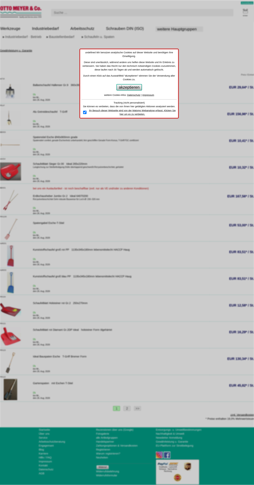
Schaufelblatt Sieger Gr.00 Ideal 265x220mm (60, 163)
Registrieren (103, 449)
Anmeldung (247, 3)
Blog (41, 449)
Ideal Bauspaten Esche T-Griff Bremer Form (60, 356)
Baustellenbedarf (61, 37)
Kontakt (43, 465)
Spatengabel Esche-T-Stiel (50, 222)
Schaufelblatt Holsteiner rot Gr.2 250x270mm (60, 303)
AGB (41, 473)
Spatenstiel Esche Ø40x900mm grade (57, 137)
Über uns (44, 433)
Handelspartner (105, 441)
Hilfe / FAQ (45, 457)
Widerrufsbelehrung (107, 471)
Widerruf (102, 467)
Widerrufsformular (106, 475)
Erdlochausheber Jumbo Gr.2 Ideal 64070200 (60, 196)
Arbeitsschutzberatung (52, 441)
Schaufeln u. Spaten (99, 37)
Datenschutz (46, 469)
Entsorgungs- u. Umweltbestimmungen (178, 429)
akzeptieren (129, 87)
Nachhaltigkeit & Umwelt (170, 433)
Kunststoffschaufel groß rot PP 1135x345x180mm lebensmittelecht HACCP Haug (81, 249)
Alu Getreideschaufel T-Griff (50, 111)
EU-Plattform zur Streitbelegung (174, 445)
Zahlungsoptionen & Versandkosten (117, 445)
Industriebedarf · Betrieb (23, 37)
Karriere (43, 453)
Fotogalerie (102, 433)
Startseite (44, 429)
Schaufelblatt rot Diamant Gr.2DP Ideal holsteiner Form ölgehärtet (72, 329)
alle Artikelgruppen (107, 437)
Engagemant (46, 445)
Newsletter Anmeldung (169, 437)
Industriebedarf (45, 28)
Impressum (45, 461)
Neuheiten (102, 457)
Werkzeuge (10, 28)
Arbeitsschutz (82, 28)
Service (43, 437)
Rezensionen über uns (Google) (114, 429)
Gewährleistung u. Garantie (172, 441)
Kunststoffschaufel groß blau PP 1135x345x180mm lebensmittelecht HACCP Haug (82, 276)
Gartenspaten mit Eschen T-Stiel (53, 383)
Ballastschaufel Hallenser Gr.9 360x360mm (59, 85)
